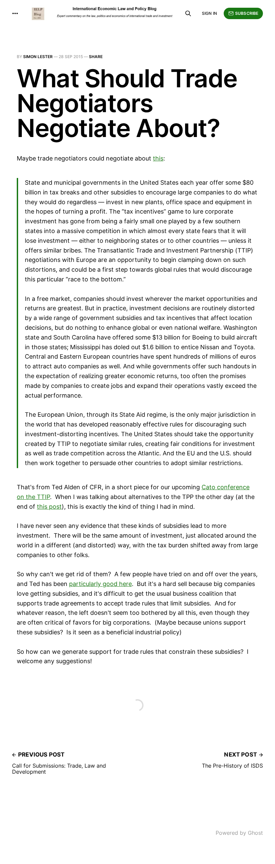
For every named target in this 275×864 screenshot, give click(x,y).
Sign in (209, 13)
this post (49, 506)
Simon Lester (38, 56)
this (158, 158)
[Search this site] (188, 13)
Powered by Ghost (239, 832)
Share (96, 56)
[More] (15, 13)
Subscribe (246, 13)
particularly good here (100, 583)
